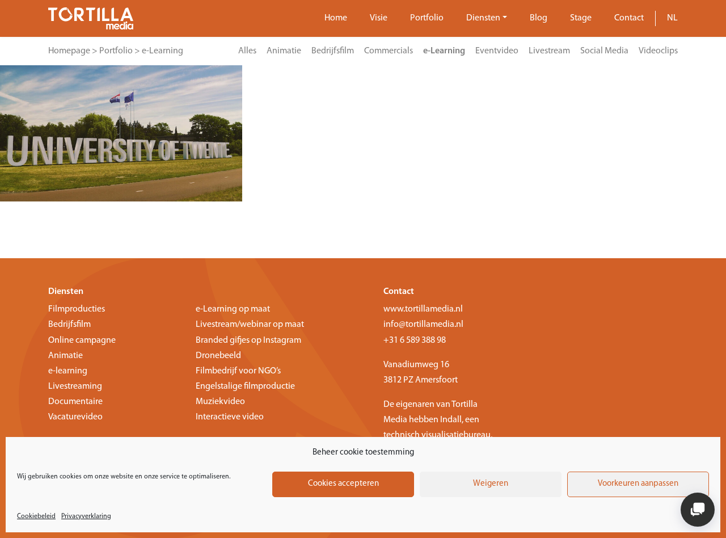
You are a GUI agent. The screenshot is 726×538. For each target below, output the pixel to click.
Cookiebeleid (36, 516)
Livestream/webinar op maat (250, 324)
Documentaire (75, 401)
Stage (581, 18)
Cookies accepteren (343, 484)
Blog (538, 18)
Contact (629, 18)
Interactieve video (230, 417)
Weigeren (490, 484)
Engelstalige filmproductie (245, 386)
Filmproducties (76, 309)
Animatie (65, 355)
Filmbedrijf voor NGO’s (238, 371)
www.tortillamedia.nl (423, 309)
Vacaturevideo (75, 417)
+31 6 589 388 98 (414, 340)
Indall (451, 419)
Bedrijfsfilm (69, 324)
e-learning (67, 371)
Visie (378, 18)
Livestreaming (75, 386)
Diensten (483, 18)
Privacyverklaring (86, 516)
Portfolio (427, 18)
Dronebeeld (218, 355)
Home (335, 18)
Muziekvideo (220, 401)
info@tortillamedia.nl (423, 324)
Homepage (69, 51)
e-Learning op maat (233, 309)
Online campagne (82, 340)
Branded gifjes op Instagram (248, 340)
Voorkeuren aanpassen (638, 484)
